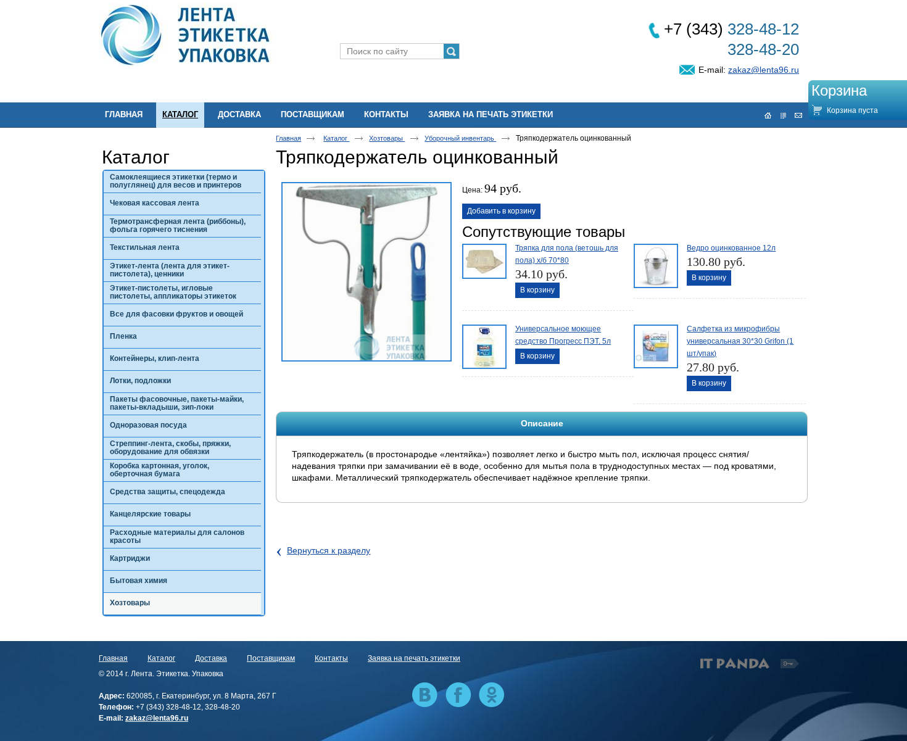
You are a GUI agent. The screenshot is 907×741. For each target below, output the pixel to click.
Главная (288, 138)
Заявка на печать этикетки (414, 658)
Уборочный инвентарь (460, 138)
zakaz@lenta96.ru (763, 70)
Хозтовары (387, 138)
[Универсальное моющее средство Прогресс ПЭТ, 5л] (483, 345)
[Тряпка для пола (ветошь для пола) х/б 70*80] (483, 265)
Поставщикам (271, 658)
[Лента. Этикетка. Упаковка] (453, 35)
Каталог (180, 114)
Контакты (331, 658)
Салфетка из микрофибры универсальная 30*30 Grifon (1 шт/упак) (740, 341)
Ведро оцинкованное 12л (731, 248)
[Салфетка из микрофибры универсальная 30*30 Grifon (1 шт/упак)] (655, 345)
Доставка (211, 658)
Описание (542, 423)
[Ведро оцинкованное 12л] (655, 265)
